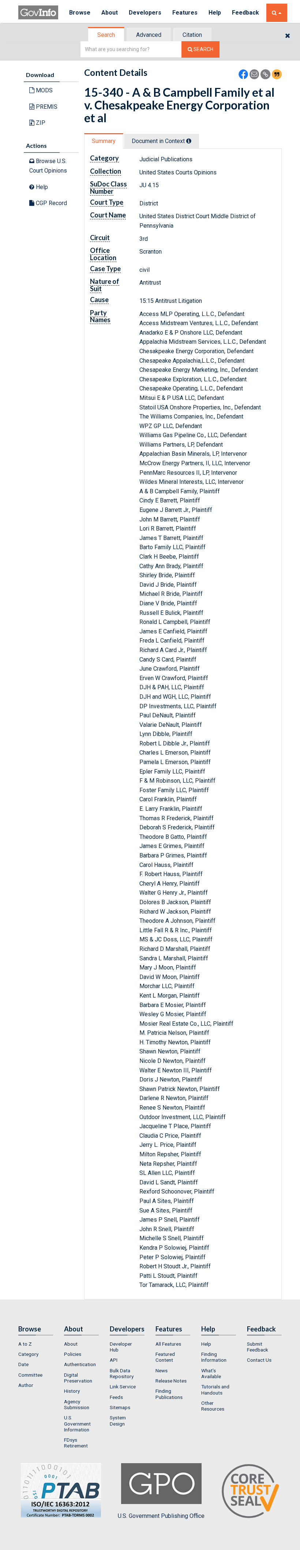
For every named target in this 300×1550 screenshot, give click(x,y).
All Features (168, 1344)
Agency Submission (76, 1404)
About (109, 12)
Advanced (148, 34)
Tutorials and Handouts (215, 1389)
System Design (118, 1420)
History (72, 1391)
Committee (30, 1375)
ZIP (39, 122)
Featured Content (165, 1357)
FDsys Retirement (76, 1443)
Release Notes (171, 1381)
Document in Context (159, 141)
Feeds (116, 1397)
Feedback (245, 12)
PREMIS (45, 106)
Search (106, 34)
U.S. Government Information (77, 1424)
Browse (79, 12)
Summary (104, 141)
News (161, 1370)
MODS (43, 90)
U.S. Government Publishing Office (161, 1515)
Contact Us (259, 1360)
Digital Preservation (78, 1378)
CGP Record (50, 203)
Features (185, 12)
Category (28, 1354)
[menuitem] (35, 1344)
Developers (145, 12)
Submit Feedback (257, 1347)
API (113, 1360)
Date (23, 1364)
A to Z (25, 1344)
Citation (192, 34)
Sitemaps (120, 1407)
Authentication (80, 1364)
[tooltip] (188, 141)
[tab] (106, 35)
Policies (72, 1354)
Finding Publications (169, 1394)
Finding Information (213, 1357)
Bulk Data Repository (122, 1373)
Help (215, 12)
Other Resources (212, 1406)
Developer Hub (121, 1347)
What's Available (211, 1373)
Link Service (123, 1386)
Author (25, 1385)
